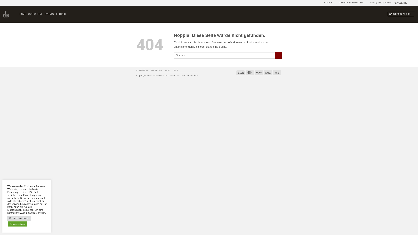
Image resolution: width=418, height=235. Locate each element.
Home (22, 14)
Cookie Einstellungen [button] (19, 218)
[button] (401, 3)
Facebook (156, 70)
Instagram (142, 70)
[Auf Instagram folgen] (414, 3)
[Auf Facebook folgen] (411, 3)
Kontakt (61, 14)
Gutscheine (35, 14)
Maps (167, 70)
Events (49, 14)
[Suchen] (16, 14)
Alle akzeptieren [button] (17, 224)
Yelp (175, 70)
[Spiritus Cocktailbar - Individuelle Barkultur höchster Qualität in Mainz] (6, 14)
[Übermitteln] (278, 55)
